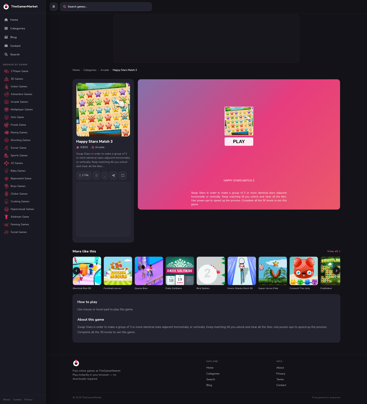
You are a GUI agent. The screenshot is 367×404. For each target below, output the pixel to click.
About (6, 399)
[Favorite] (104, 175)
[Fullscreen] (123, 175)
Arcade (105, 70)
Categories (90, 70)
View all (333, 251)
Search (210, 379)
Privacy (28, 399)
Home (76, 70)
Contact (17, 399)
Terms (280, 379)
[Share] (113, 175)
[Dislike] (96, 175)
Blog (209, 385)
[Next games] (336, 271)
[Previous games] (76, 271)
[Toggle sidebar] (54, 7)
